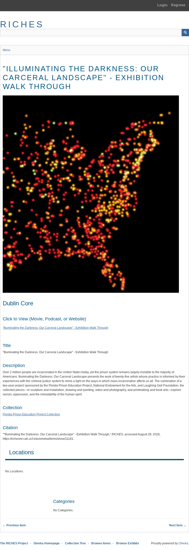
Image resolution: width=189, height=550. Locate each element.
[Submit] (185, 32)
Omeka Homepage (46, 543)
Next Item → (177, 525)
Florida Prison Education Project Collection (31, 414)
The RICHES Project (14, 543)
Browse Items (101, 543)
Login (162, 5)
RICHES (22, 24)
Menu (6, 50)
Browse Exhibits (127, 543)
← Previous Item (14, 525)
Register (178, 5)
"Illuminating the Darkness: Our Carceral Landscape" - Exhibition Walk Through (55, 328)
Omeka (183, 543)
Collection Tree (75, 543)
